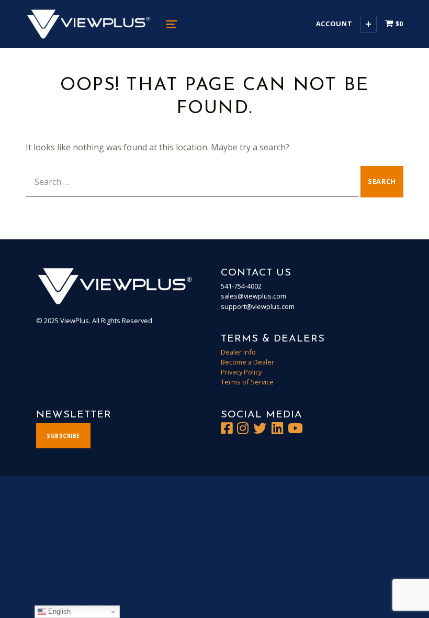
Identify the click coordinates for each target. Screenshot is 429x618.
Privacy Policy (241, 372)
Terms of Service (247, 382)
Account (334, 23)
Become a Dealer (247, 362)
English (58, 611)
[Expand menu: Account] (368, 24)
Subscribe (63, 435)
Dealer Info (238, 352)
